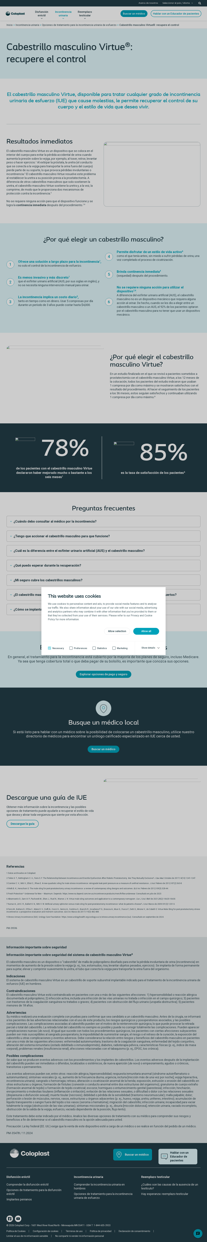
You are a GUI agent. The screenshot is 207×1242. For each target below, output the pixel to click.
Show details (148, 647)
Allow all (146, 631)
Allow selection (117, 631)
